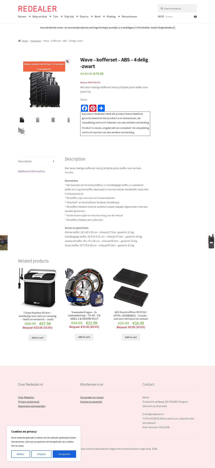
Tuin (55, 16)
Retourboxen (129, 16)
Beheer (20, 454)
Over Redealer (26, 397)
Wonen (22, 16)
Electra (84, 16)
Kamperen (36, 40)
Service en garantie (91, 401)
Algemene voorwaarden (31, 406)
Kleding (111, 16)
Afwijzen (41, 454)
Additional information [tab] (31, 171)
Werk (97, 16)
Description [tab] (25, 161)
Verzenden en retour (92, 397)
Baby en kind (39, 16)
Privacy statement (28, 401)
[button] (67, 61)
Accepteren (64, 454)
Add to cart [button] (38, 337)
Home (25, 40)
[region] (44, 443)
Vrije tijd (69, 16)
